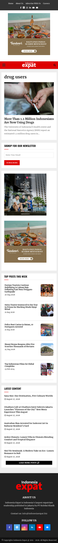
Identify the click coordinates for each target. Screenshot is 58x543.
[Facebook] (9, 527)
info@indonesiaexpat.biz (34, 513)
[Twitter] (17, 527)
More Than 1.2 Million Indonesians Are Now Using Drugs (29, 120)
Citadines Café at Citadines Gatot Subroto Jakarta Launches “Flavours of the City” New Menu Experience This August (28, 409)
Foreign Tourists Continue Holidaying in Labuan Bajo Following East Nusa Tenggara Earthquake (18, 288)
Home (10, 3)
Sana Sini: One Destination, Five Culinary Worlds (28, 396)
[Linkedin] (32, 527)
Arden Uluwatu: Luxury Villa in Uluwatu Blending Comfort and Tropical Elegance (28, 438)
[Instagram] (24, 527)
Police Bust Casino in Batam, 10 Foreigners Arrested (19, 326)
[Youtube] (40, 527)
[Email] (47, 527)
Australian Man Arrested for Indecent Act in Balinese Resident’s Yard (26, 424)
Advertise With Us (33, 3)
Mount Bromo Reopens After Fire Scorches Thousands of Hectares (19, 345)
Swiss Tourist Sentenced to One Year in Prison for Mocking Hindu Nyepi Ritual (21, 307)
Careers (46, 3)
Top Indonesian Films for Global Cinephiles (19, 365)
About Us (19, 3)
